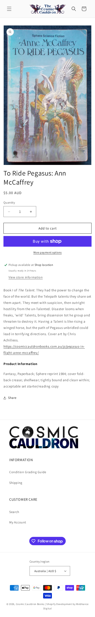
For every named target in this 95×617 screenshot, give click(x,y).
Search (14, 512)
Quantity (9, 203)
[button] (9, 9)
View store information (26, 277)
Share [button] (12, 398)
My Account (17, 522)
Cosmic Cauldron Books (30, 604)
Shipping (15, 483)
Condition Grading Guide (27, 472)
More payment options (47, 252)
